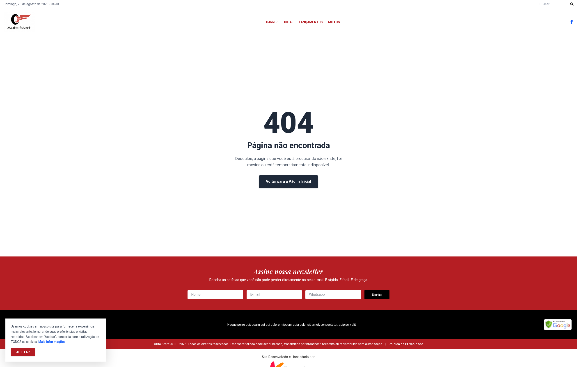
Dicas (288, 22)
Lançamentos (311, 22)
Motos (334, 22)
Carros (272, 22)
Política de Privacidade (406, 344)
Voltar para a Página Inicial (288, 181)
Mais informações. (52, 342)
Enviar (377, 294)
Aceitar (23, 352)
